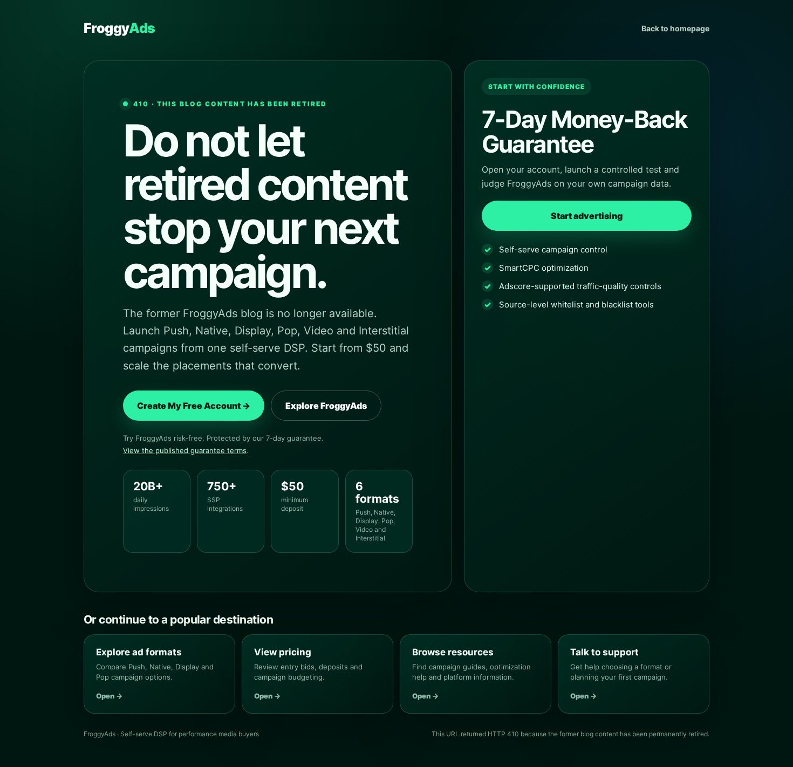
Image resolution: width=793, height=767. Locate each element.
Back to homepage (675, 28)
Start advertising (587, 215)
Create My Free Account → (193, 405)
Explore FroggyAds (326, 405)
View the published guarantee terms (185, 450)
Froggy (119, 28)
